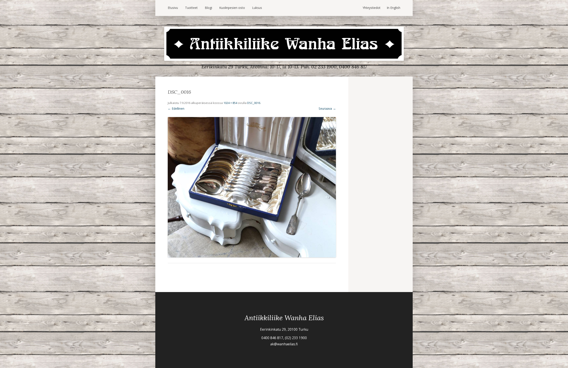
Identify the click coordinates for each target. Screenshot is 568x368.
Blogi (208, 8)
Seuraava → (327, 108)
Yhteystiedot (372, 8)
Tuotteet (191, 8)
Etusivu (173, 8)
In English (393, 8)
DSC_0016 (253, 103)
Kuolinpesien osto (232, 8)
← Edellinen (176, 108)
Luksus (257, 8)
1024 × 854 (230, 103)
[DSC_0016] (252, 187)
